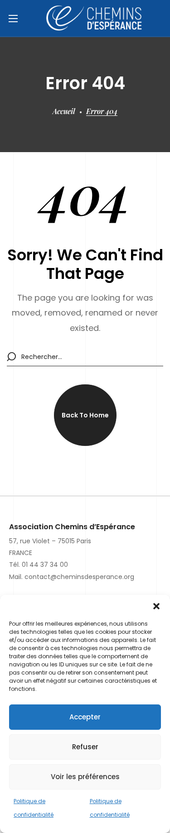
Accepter (85, 717)
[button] (156, 606)
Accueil (64, 111)
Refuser (85, 747)
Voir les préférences (85, 776)
